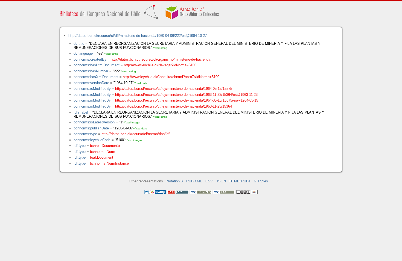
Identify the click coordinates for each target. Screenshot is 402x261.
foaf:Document (101, 157)
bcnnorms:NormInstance (109, 163)
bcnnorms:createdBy (90, 59)
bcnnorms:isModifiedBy (92, 89)
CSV (209, 181)
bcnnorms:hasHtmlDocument (97, 65)
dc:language (83, 53)
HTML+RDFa (239, 181)
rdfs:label (81, 112)
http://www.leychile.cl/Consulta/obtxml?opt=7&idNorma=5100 (171, 77)
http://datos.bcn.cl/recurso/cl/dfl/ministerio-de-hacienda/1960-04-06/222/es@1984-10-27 (137, 36)
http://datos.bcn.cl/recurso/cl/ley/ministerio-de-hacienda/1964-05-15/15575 (173, 89)
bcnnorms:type (85, 134)
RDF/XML (194, 181)
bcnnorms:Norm (102, 152)
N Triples (261, 181)
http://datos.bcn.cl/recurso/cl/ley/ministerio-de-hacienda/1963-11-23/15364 (173, 106)
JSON (221, 181)
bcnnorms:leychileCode (92, 140)
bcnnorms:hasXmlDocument (96, 77)
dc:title (79, 43)
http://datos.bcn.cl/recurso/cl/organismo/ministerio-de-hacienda (160, 59)
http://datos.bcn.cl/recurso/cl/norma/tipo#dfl (135, 134)
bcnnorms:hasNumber (91, 71)
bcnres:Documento (105, 146)
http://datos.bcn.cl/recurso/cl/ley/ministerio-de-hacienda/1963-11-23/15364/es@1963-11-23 (186, 95)
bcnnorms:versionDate (91, 83)
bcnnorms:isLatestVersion (94, 122)
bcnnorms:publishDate (91, 128)
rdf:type (80, 146)
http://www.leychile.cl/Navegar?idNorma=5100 (160, 65)
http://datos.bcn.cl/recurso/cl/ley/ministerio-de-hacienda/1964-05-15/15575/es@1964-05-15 (186, 100)
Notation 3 (175, 181)
